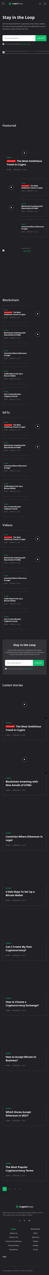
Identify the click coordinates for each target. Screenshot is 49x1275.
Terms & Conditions (13, 1241)
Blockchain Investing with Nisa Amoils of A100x (32, 207)
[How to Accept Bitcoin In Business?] (24, 1035)
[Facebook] (19, 1220)
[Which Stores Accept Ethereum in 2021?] (24, 1090)
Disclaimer (13, 1249)
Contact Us (13, 1237)
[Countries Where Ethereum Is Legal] (11, 228)
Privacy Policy (25, 44)
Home (13, 1229)
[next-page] (20, 1189)
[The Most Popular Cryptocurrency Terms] (24, 1145)
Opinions (35, 1237)
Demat (23, 191)
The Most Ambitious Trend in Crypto (32, 187)
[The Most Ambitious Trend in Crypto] (11, 187)
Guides (23, 224)
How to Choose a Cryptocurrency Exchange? (22, 1003)
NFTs (35, 1233)
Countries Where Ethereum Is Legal (32, 228)
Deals (35, 1249)
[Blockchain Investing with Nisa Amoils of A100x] (11, 208)
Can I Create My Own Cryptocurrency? (12, 395)
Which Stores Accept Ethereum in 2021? (18, 1113)
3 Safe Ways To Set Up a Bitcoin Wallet (13, 375)
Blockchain (35, 1229)
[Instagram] (24, 1220)
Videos (23, 183)
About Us (13, 1233)
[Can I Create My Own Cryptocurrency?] (37, 396)
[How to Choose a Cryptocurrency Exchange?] (24, 980)
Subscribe (41, 38)
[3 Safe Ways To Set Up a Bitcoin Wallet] (37, 375)
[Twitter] (29, 1220)
